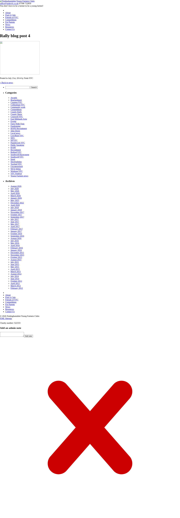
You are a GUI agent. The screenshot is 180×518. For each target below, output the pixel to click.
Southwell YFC (17, 157)
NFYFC (14, 140)
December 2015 (17, 252)
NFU (13, 138)
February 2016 (17, 248)
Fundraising (15, 126)
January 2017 (16, 231)
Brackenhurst (16, 100)
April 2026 (15, 193)
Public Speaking (17, 145)
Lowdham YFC (17, 136)
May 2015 (15, 267)
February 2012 (17, 288)
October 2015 (16, 257)
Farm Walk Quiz (17, 124)
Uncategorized (17, 166)
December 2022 (17, 203)
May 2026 (15, 191)
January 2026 (16, 198)
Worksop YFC (17, 171)
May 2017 (15, 224)
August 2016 (16, 238)
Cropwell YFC (17, 117)
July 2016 (15, 241)
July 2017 (15, 219)
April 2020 (15, 205)
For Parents (10, 22)
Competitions (10, 20)
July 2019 (15, 207)
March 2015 (16, 271)
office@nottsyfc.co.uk (9, 3)
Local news (15, 133)
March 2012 (16, 286)
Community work (18, 107)
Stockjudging (16, 162)
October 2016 (16, 234)
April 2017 (15, 226)
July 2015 (15, 262)
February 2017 (17, 229)
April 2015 (15, 269)
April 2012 (15, 283)
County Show (16, 114)
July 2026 (15, 188)
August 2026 (16, 186)
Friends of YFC (11, 17)
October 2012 (16, 281)
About (8, 13)
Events (13, 121)
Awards (14, 98)
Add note (28, 336)
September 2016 (17, 236)
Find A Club (10, 15)
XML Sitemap (6, 318)
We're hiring (16, 169)
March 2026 (16, 196)
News (7, 24)
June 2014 (15, 279)
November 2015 (17, 255)
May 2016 (15, 243)
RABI (13, 147)
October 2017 (16, 215)
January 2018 (16, 210)
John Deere (15, 131)
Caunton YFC (16, 102)
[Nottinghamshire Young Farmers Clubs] (17, 1)
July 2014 (15, 276)
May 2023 (15, 200)
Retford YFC (16, 152)
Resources (9, 27)
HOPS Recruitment (19, 128)
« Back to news (6, 83)
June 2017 (15, 222)
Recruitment (16, 150)
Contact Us (10, 29)
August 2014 (16, 274)
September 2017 (17, 217)
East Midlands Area (19, 119)
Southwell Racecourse (20, 154)
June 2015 (15, 264)
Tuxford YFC (16, 164)
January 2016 (16, 250)
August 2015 (16, 260)
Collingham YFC (18, 105)
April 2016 (15, 245)
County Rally (16, 112)
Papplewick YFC (18, 143)
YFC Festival (16, 173)
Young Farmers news (19, 176)
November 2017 (17, 212)
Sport (13, 159)
